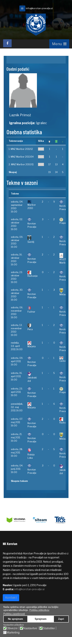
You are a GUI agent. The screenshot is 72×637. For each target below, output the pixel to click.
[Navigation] (59, 43)
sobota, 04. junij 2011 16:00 (17, 469)
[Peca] (32, 326)
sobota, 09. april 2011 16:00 (17, 361)
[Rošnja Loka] (32, 450)
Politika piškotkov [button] (39, 610)
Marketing (13, 632)
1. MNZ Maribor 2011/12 (21, 149)
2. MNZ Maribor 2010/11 (21, 164)
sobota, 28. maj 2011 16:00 (17, 452)
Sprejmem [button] (41, 619)
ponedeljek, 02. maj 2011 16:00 (17, 407)
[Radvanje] (32, 272)
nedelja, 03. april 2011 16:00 (17, 346)
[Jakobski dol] (32, 373)
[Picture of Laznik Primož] (36, 90)
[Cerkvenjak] (65, 358)
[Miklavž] (65, 290)
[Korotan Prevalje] (41, 149)
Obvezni (12, 628)
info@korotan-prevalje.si (39, 8)
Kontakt (11, 597)
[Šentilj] (32, 237)
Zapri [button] (61, 619)
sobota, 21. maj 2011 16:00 (16, 437)
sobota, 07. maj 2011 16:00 (17, 422)
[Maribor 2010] (32, 201)
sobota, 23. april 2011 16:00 (17, 392)
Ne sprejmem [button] (15, 619)
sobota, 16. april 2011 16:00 (16, 376)
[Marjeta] (32, 343)
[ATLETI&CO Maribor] (65, 255)
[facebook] (7, 43)
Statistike (49, 628)
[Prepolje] (65, 219)
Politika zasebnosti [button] (14, 613)
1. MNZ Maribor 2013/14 (21, 156)
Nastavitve (30, 628)
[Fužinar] (32, 308)
